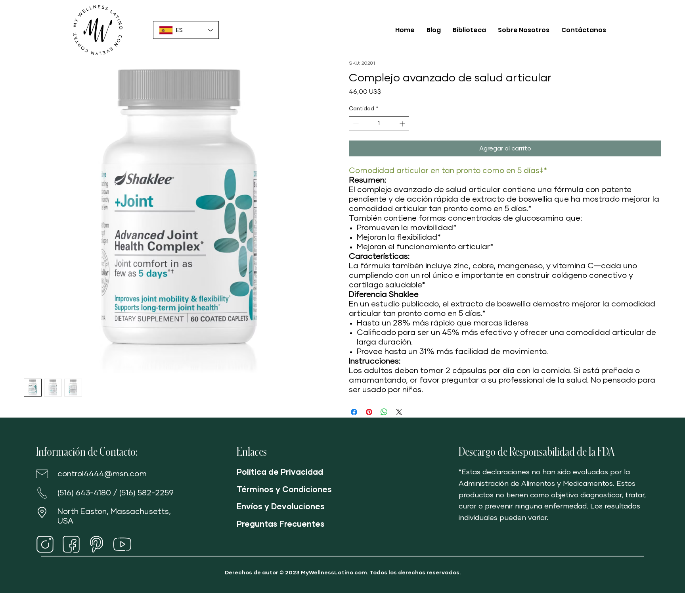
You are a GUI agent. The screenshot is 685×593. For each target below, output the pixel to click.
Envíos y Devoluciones (281, 507)
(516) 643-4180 (84, 493)
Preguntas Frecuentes (281, 524)
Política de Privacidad (280, 472)
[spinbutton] (379, 124)
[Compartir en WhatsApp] (384, 412)
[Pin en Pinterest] (369, 412)
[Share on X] (399, 412)
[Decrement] (355, 124)
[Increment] (403, 124)
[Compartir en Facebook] (354, 412)
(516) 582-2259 (146, 493)
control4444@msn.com (102, 474)
